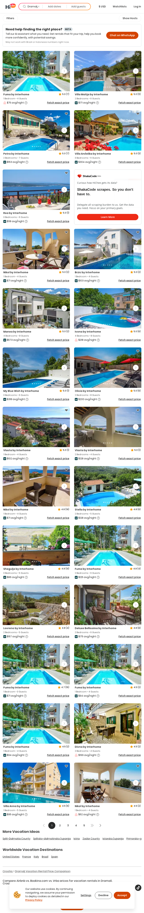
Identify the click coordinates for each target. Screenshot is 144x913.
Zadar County (91, 838)
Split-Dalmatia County (16, 838)
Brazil (45, 856)
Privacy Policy (33, 900)
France (26, 856)
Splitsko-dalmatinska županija (52, 838)
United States (11, 856)
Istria (77, 838)
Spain (54, 856)
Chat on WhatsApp (122, 35)
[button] (102, 6)
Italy (36, 856)
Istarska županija (113, 838)
